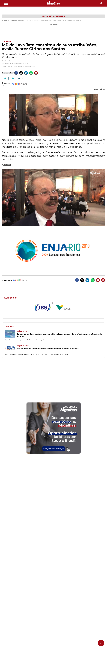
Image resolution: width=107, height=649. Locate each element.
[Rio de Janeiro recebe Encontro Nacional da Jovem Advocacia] (11, 349)
